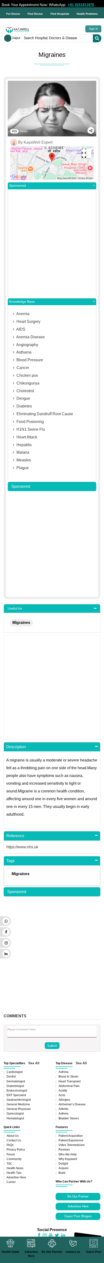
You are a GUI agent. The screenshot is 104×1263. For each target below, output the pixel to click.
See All (33, 1063)
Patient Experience (71, 1140)
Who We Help (68, 1154)
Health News (15, 1168)
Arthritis (63, 1109)
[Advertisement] (52, 244)
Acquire (64, 1168)
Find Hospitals (60, 13)
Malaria (22, 452)
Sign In (93, 28)
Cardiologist (14, 1072)
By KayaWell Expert (35, 142)
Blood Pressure (29, 360)
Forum (11, 1154)
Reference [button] (15, 836)
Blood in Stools (68, 1076)
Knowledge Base (22, 301)
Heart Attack (26, 437)
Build (62, 1172)
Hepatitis (23, 445)
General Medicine (18, 1104)
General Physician (19, 1109)
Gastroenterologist (19, 1099)
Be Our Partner (78, 1196)
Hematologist (15, 1118)
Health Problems (87, 13)
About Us (13, 1135)
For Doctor (13, 13)
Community (14, 1159)
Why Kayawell (68, 1159)
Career (11, 1182)
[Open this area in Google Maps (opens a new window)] (19, 177)
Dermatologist (16, 1081)
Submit (52, 1046)
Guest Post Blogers (78, 1216)
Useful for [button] (14, 608)
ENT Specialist (16, 1095)
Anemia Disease (30, 337)
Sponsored (17, 185)
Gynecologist (15, 1113)
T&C (9, 1163)
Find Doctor (35, 13)
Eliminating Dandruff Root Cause (44, 414)
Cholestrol (24, 391)
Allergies (64, 1099)
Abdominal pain (69, 1086)
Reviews (64, 1149)
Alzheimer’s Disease (72, 1104)
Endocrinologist (17, 1090)
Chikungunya (27, 383)
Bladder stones (69, 1118)
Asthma (63, 1072)
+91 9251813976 (81, 5)
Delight (63, 1163)
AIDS (20, 329)
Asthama (23, 352)
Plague (22, 468)
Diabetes (23, 406)
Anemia (22, 314)
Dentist (11, 1076)
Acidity (63, 1090)
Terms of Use (85, 178)
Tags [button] (10, 861)
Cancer (22, 368)
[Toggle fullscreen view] (86, 153)
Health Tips (14, 1172)
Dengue (22, 398)
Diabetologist (15, 1086)
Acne (62, 1095)
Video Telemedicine (72, 1145)
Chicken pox (26, 375)
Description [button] (16, 747)
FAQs (10, 1145)
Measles (23, 460)
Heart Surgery (27, 321)
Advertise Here (16, 1177)
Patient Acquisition (71, 1135)
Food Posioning (29, 422)
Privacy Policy (16, 1149)
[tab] (52, 608)
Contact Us (14, 1140)
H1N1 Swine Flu (30, 429)
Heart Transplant (70, 1081)
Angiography (26, 345)
